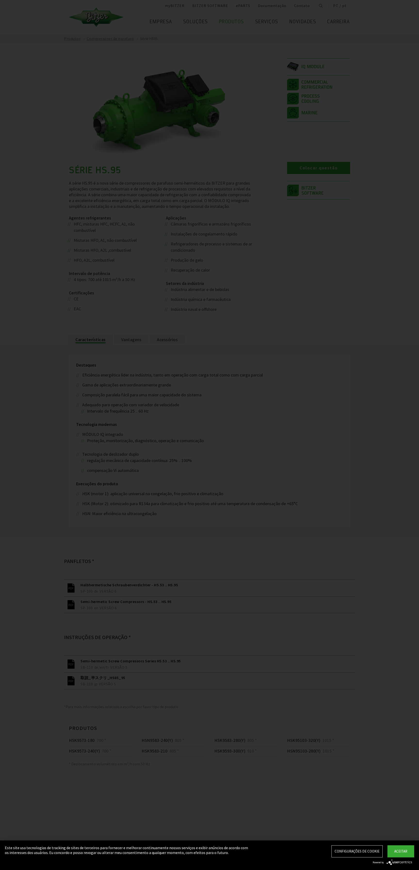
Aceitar (400, 851)
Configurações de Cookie (357, 851)
